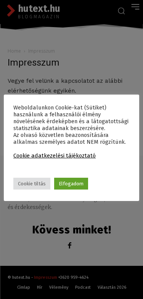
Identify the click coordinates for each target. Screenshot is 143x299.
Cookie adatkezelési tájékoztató (54, 155)
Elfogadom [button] (71, 183)
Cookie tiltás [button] (32, 183)
